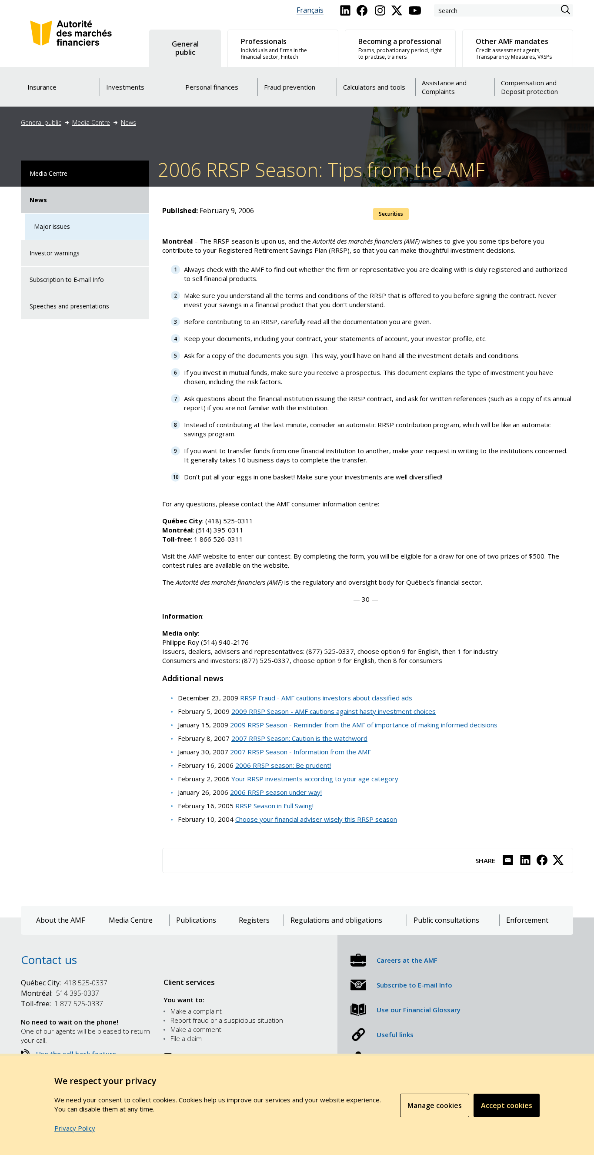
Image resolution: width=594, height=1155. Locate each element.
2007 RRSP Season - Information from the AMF (300, 751)
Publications (196, 920)
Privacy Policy (74, 1128)
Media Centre (91, 122)
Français (310, 10)
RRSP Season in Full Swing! (274, 805)
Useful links (395, 1034)
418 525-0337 (64, 983)
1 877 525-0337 (62, 1003)
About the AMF (60, 920)
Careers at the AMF (407, 960)
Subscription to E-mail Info (67, 279)
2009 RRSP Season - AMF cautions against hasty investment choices (333, 711)
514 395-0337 (60, 993)
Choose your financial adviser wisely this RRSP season (316, 819)
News (128, 122)
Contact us (49, 960)
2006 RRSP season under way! (276, 792)
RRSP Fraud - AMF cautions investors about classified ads (326, 697)
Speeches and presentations (69, 306)
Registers (254, 920)
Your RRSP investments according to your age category (314, 778)
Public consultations (446, 920)
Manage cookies (434, 1105)
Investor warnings (55, 253)
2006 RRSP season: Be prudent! (283, 765)
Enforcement (527, 920)
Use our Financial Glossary (419, 1009)
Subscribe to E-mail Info (414, 985)
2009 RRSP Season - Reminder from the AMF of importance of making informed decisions (363, 724)
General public (41, 122)
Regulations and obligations (336, 920)
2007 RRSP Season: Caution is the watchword (299, 738)
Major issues (52, 226)
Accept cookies (506, 1105)
